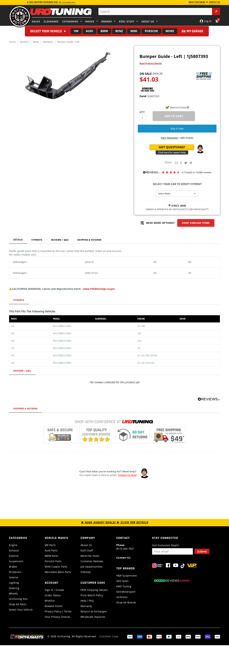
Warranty (86, 606)
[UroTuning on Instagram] (157, 566)
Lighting (14, 582)
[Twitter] (185, 162)
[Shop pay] (207, 636)
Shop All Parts (17, 604)
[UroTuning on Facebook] (168, 566)
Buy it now (177, 128)
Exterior (24, 41)
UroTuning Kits (18, 599)
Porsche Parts (53, 561)
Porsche (151, 31)
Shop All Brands (126, 602)
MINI (133, 31)
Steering (14, 588)
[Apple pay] (188, 636)
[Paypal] (169, 636)
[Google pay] (178, 636)
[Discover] (159, 636)
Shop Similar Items (196, 223)
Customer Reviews (92, 561)
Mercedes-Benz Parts (58, 572)
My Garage (195, 31)
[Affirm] (217, 636)
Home (12, 41)
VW (76, 31)
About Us (86, 545)
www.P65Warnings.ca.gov (99, 289)
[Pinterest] (191, 162)
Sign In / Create (54, 590)
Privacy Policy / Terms (58, 611)
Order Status (53, 595)
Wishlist (50, 600)
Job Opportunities (92, 566)
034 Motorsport (125, 591)
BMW (104, 31)
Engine (13, 545)
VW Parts (50, 545)
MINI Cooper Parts (56, 566)
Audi (89, 31)
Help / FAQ (87, 600)
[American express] (139, 636)
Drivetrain (15, 572)
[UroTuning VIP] (192, 566)
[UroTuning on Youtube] (175, 566)
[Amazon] (198, 636)
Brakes (13, 566)
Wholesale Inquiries (93, 616)
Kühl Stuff (87, 550)
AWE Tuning (123, 586)
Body (36, 41)
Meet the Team (90, 556)
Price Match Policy (92, 595)
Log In (207, 21)
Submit (202, 551)
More (169, 31)
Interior (13, 577)
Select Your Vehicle (21, 609)
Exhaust (14, 550)
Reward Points (54, 606)
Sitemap (86, 572)
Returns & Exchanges (94, 611)
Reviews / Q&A (60, 240)
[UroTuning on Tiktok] (182, 566)
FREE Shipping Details (94, 590)
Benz (119, 31)
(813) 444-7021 (125, 546)
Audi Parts (51, 550)
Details (18, 239)
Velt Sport (122, 581)
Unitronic (122, 597)
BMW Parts (51, 556)
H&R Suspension (126, 575)
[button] (200, 149)
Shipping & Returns (89, 240)
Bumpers (48, 41)
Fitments (36, 240)
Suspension (16, 561)
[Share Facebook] (181, 162)
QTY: (142, 112)
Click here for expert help (172, 152)
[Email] (176, 162)
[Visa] (130, 636)
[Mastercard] (149, 636)
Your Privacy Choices (57, 616)
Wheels (13, 593)
